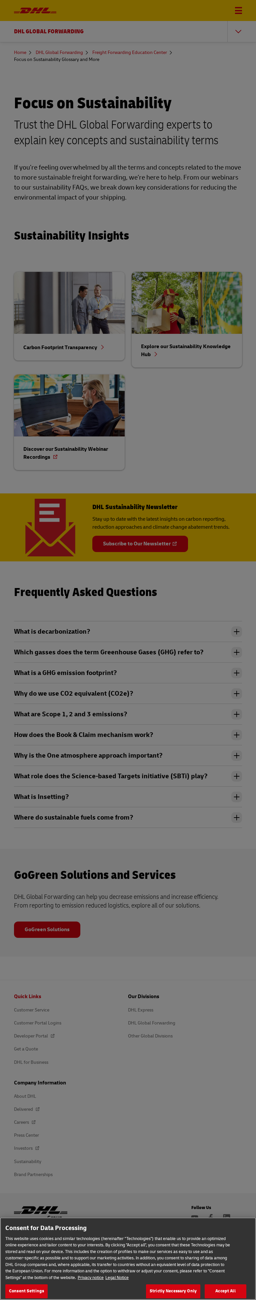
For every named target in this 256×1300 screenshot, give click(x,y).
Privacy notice (91, 1277)
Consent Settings (26, 1291)
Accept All (225, 1291)
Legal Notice (117, 1277)
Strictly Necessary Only (173, 1291)
